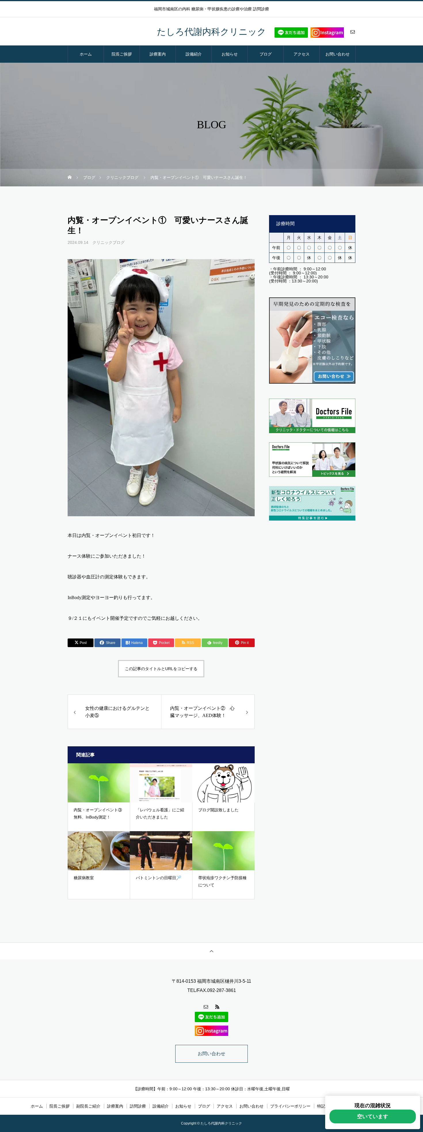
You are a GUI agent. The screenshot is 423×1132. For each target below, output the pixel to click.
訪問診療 (138, 1106)
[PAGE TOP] (211, 950)
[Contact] (352, 32)
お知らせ (230, 54)
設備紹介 (194, 54)
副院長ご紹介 (88, 1106)
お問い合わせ (337, 54)
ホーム (86, 54)
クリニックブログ (108, 242)
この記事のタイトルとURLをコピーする (161, 668)
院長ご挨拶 (122, 54)
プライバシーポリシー (290, 1106)
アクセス (302, 54)
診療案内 (158, 54)
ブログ (266, 54)
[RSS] (217, 1006)
